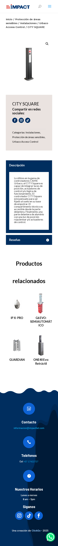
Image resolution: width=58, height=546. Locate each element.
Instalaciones (28, 23)
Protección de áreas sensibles (28, 137)
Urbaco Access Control (25, 141)
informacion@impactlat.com (29, 428)
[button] (47, 44)
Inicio (9, 19)
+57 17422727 (31, 461)
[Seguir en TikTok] (27, 120)
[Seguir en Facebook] (14, 120)
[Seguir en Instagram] (21, 120)
